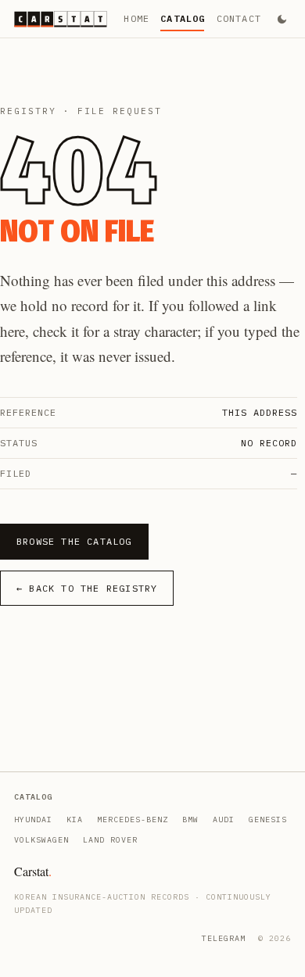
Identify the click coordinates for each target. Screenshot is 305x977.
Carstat (33, 871)
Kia (74, 819)
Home (136, 18)
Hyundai (33, 819)
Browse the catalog (74, 541)
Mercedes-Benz (132, 819)
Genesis (268, 819)
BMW (190, 819)
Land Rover (110, 840)
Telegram (224, 938)
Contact (239, 18)
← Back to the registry (86, 588)
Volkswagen (41, 840)
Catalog (182, 18)
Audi (224, 819)
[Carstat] (60, 19)
